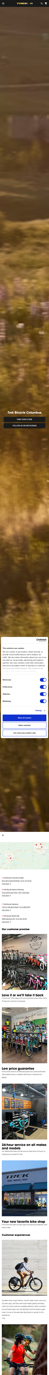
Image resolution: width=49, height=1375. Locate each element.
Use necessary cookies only (24, 733)
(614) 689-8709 (24, 907)
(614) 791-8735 (26, 881)
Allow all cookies (24, 718)
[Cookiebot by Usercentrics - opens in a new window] (36, 640)
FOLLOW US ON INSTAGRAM (24, 426)
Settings (38, 710)
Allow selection (24, 725)
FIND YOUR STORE (24, 419)
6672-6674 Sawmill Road (10, 881)
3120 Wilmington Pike (9, 893)
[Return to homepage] (3, 835)
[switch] (43, 687)
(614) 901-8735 (21, 919)
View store (5, 884)
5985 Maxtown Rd (8, 919)
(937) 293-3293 (23, 893)
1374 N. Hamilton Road (10, 907)
